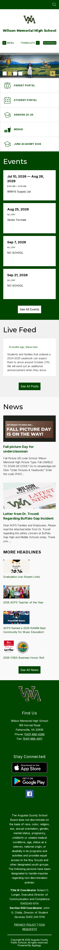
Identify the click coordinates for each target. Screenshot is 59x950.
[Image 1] (5, 73)
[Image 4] (20, 73)
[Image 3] (15, 73)
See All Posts (30, 386)
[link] (49, 43)
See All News (29, 670)
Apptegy (36, 945)
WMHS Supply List (20, 191)
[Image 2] (10, 73)
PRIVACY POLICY (25, 924)
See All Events (29, 309)
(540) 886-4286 (34, 734)
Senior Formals (17, 219)
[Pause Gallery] (52, 73)
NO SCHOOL (16, 252)
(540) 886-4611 (32, 738)
